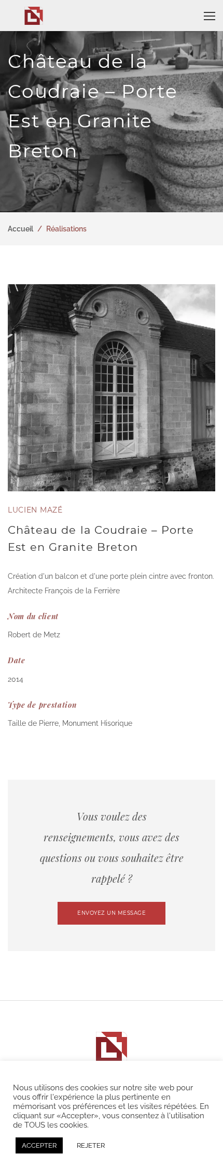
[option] (111, 387)
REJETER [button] (91, 1145)
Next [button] (204, 388)
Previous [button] (18, 388)
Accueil (20, 229)
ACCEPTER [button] (39, 1145)
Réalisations (66, 229)
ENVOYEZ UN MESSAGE (111, 913)
